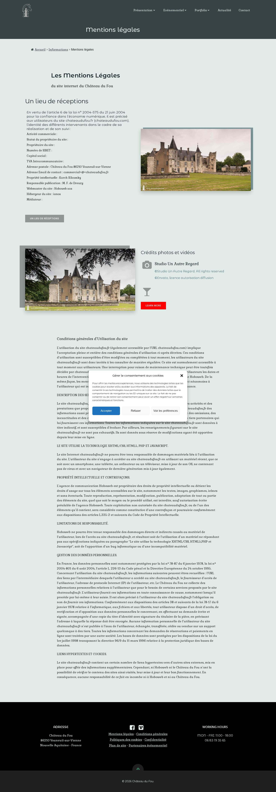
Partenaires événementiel (148, 745)
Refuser (136, 410)
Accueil (40, 50)
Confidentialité (155, 740)
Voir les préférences (165, 410)
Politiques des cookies (126, 740)
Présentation (142, 10)
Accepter (106, 410)
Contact (244, 10)
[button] (182, 375)
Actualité (224, 10)
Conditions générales (151, 734)
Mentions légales (121, 734)
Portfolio (201, 10)
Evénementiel (173, 10)
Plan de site (117, 745)
